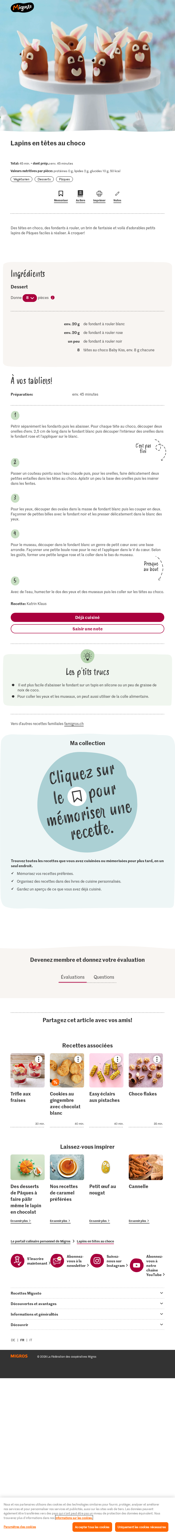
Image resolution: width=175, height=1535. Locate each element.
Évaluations (73, 977)
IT (30, 1340)
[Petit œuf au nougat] (106, 1189)
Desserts (44, 179)
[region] (87, 1516)
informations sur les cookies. (74, 1518)
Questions (104, 977)
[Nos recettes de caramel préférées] (67, 1189)
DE (13, 1340)
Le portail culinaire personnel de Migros (40, 1241)
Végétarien (21, 179)
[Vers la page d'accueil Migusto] (22, 5)
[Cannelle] (146, 1189)
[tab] (87, 1293)
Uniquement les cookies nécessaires (142, 1527)
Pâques (64, 179)
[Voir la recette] (27, 1090)
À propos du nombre (52, 297)
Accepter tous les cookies (92, 1527)
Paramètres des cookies (20, 1526)
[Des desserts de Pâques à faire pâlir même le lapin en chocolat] (27, 1189)
